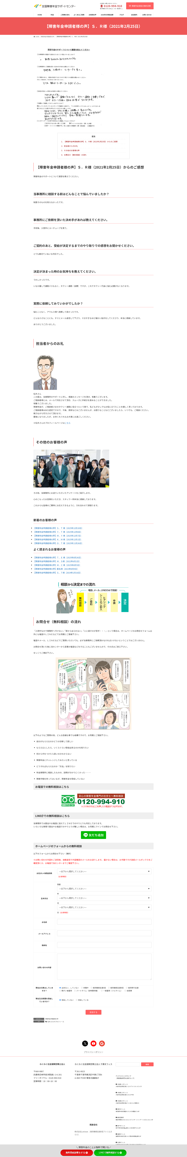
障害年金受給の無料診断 (141, 6)
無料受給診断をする (75, 1152)
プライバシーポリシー (93, 1052)
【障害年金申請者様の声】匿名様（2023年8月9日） (56, 568)
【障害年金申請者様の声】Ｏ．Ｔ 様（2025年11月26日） (58, 543)
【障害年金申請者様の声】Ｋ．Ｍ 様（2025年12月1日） (57, 539)
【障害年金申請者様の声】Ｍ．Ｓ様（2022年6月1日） (57, 561)
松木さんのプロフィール (55, 1021)
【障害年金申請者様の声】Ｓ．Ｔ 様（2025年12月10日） (58, 528)
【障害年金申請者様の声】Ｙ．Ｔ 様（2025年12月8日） (57, 531)
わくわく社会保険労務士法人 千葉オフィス (93, 1064)
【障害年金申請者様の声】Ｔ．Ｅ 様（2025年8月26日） (57, 557)
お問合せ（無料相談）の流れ (73, 155)
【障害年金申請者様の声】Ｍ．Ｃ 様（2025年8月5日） (57, 565)
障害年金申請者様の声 (51, 1019)
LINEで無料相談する (109, 1152)
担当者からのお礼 (69, 146)
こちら (67, 422)
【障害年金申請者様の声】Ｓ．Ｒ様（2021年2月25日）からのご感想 (89, 141)
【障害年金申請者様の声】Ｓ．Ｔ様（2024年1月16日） (57, 572)
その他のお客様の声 (70, 150)
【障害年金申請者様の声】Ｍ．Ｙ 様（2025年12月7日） (57, 535)
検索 (147, 1064)
